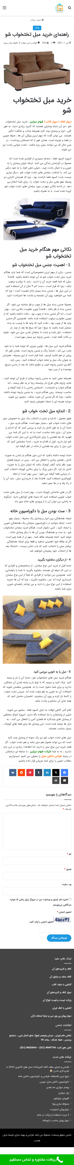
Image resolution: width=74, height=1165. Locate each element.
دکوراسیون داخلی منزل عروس (54, 1082)
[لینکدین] (47, 772)
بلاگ (32, 20)
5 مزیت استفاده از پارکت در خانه (53, 1115)
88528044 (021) (28, 1048)
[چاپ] (55, 780)
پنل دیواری (63, 1093)
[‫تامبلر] (38, 772)
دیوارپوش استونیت (59, 1109)
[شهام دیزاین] (60, 7)
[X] (55, 772)
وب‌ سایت (66, 884)
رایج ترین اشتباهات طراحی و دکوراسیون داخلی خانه (43, 1076)
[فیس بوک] (64, 772)
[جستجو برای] (69, 9)
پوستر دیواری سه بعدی (57, 1087)
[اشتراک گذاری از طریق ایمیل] (64, 780)
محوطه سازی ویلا (60, 1104)
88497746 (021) (47, 1048)
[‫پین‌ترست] (30, 772)
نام (69, 854)
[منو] (4, 9)
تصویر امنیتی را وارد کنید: (41, 922)
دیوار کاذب (51, 122)
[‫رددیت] (21, 772)
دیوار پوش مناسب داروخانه (56, 1120)
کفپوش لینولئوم (61, 1098)
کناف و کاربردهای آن (61, 969)
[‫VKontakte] (12, 772)
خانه (39, 20)
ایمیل (67, 869)
